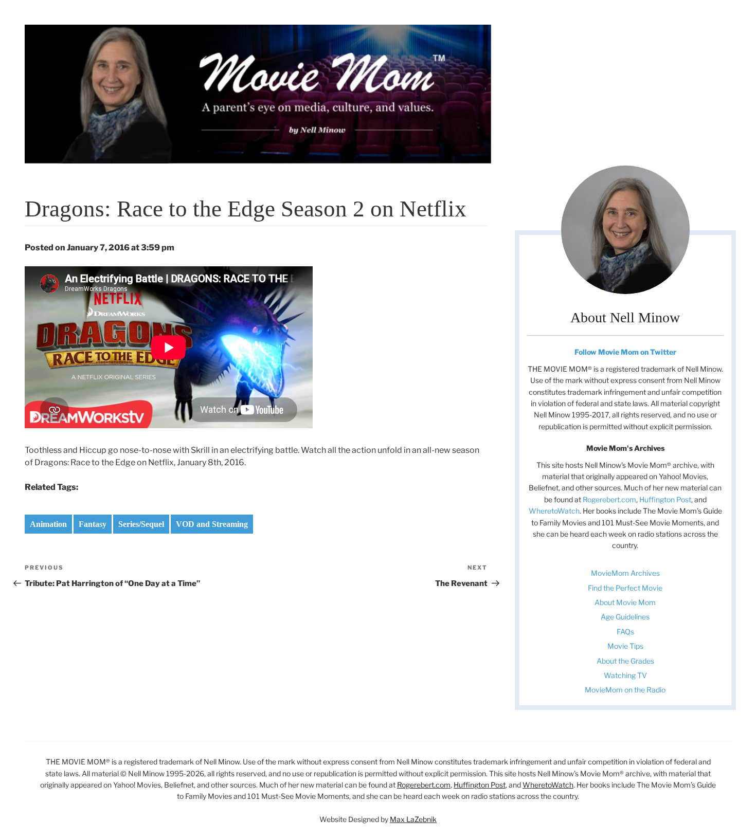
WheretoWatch (554, 510)
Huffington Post (665, 499)
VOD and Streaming (212, 524)
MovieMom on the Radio (625, 689)
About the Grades (625, 660)
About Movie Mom (625, 602)
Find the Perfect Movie (625, 587)
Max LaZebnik (413, 819)
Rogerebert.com (609, 499)
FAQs (625, 631)
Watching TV (625, 675)
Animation (48, 524)
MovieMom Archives (625, 573)
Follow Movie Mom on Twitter (625, 352)
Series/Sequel (141, 524)
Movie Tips (625, 646)
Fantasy (92, 524)
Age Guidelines (625, 616)
